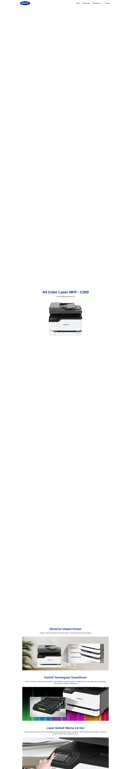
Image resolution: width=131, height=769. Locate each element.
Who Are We (86, 3)
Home (78, 3)
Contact (107, 3)
